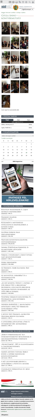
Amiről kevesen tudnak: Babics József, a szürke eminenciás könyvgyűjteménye (14, 354)
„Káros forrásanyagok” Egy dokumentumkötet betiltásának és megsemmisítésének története (16, 337)
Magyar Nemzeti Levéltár (8, 12)
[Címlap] (7, 6)
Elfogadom (5, 414)
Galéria (23, 12)
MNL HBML (11, 264)
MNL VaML (11, 251)
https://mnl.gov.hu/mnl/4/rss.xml (20, 2)
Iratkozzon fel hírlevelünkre (10, 2)
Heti (18, 120)
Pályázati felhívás (8, 217)
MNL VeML (11, 300)
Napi (7, 120)
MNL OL (10, 213)
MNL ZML (10, 236)
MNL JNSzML (11, 243)
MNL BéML (11, 293)
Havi (28, 120)
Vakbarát (23, 2)
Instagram (16, 2)
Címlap (18, 12)
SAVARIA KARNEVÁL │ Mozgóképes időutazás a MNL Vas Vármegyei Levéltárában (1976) (15, 307)
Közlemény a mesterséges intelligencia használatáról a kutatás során (14, 225)
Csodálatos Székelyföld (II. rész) (15, 369)
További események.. (7, 138)
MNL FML (10, 279)
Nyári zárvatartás (8, 262)
